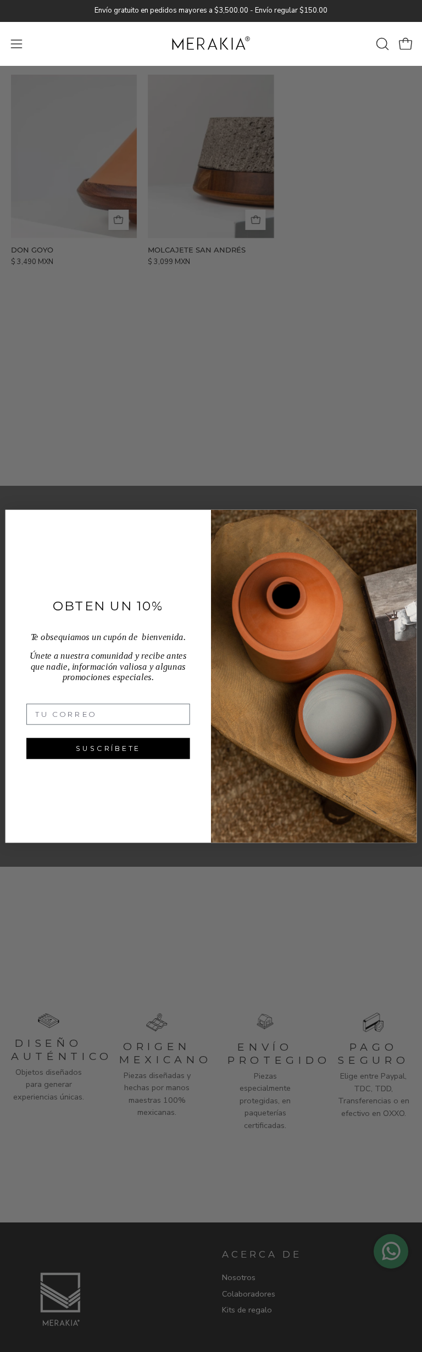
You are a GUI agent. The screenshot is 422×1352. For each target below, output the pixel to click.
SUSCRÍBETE (108, 748)
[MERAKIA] (211, 44)
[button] (381, 44)
